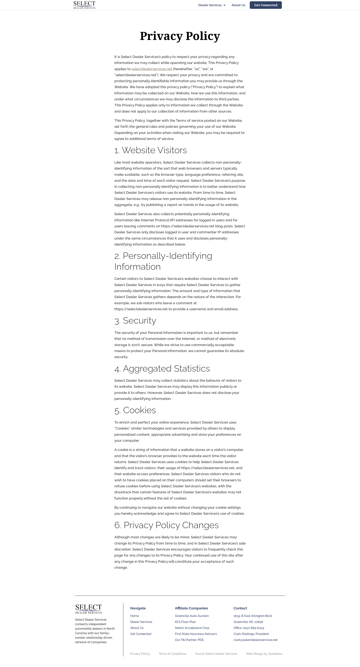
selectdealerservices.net (152, 69)
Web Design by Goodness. (264, 654)
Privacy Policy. (140, 654)
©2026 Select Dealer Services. (216, 654)
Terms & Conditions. (173, 654)
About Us (238, 5)
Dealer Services (210, 5)
